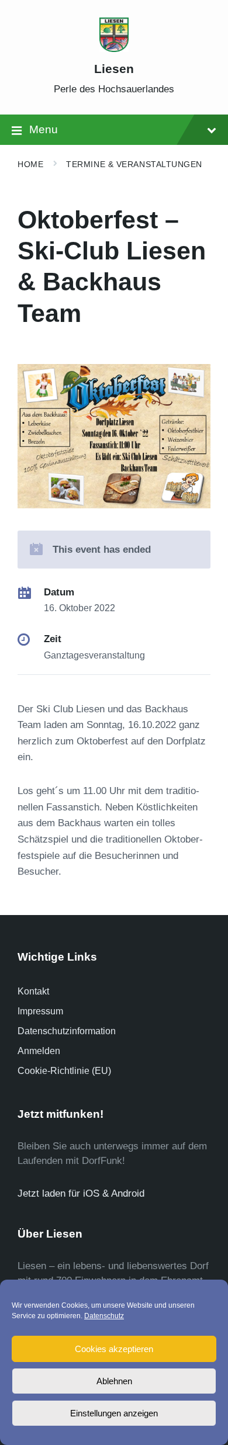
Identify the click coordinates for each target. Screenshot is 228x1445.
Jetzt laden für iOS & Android (81, 1193)
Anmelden (39, 1051)
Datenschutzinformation (67, 1031)
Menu (43, 129)
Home (30, 164)
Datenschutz (104, 1316)
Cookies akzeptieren (114, 1349)
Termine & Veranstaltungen (134, 164)
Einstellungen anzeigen (114, 1413)
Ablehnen (114, 1381)
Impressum (40, 1011)
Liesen (114, 69)
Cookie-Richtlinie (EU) (64, 1071)
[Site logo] (114, 48)
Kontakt (33, 991)
